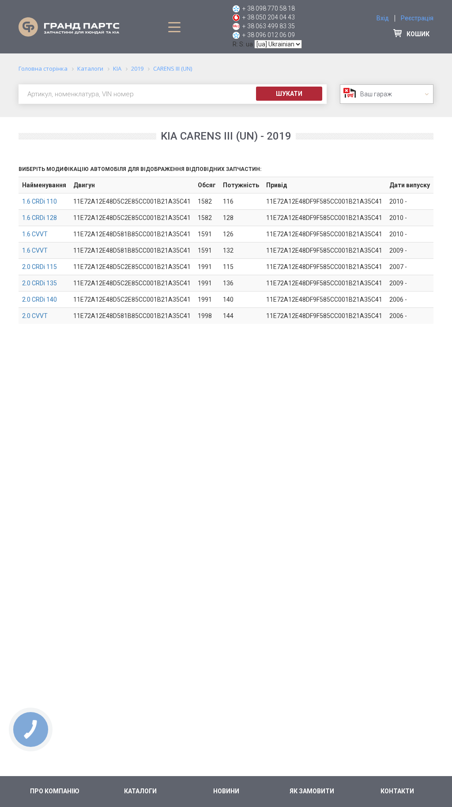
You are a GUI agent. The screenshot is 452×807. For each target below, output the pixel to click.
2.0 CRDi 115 (39, 266)
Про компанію (54, 791)
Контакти (397, 791)
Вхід (383, 18)
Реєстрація (417, 18)
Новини (226, 791)
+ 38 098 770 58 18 (268, 8)
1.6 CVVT (35, 234)
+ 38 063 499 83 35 (268, 26)
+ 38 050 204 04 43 (268, 17)
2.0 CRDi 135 (39, 283)
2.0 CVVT (35, 315)
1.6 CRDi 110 (39, 201)
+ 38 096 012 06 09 (268, 34)
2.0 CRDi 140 (39, 299)
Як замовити (312, 791)
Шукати (289, 93)
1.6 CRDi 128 (39, 217)
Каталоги (140, 791)
